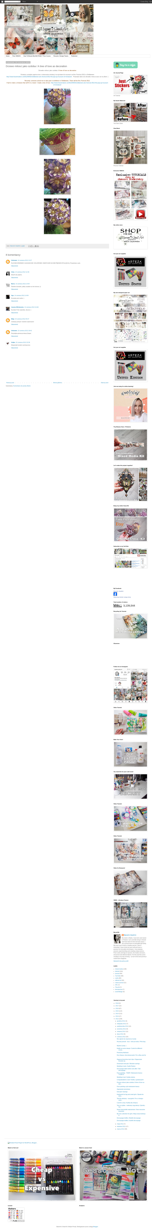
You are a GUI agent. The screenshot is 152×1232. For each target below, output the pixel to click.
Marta (13, 284)
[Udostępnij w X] (33, 246)
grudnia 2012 (121, 1021)
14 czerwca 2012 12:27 (25, 260)
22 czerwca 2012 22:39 (23, 342)
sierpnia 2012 (121, 1031)
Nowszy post (10, 382)
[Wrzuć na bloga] (31, 246)
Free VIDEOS (16, 56)
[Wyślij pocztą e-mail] (29, 246)
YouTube (118, 976)
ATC (116, 985)
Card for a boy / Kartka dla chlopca (127, 1103)
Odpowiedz (14, 266)
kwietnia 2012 (121, 1126)
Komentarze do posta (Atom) (21, 386)
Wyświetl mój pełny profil (120, 961)
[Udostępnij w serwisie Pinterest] (38, 246)
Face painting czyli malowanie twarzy (128, 1086)
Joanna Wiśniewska (17, 307)
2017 (117, 1006)
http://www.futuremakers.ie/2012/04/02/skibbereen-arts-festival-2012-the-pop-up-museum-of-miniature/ (39, 77)
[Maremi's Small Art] (115, 595)
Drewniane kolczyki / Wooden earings (128, 1063)
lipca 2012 (120, 1034)
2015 (117, 1011)
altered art (118, 980)
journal (117, 973)
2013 (117, 1016)
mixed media (119, 969)
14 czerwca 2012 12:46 (22, 272)
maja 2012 (120, 1124)
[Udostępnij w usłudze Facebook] (36, 246)
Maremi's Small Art (118, 591)
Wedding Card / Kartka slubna (126, 1077)
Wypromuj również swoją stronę (122, 597)
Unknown (14, 260)
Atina (12, 272)
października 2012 (123, 1026)
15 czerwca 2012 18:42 (25, 330)
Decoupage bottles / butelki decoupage (129, 1120)
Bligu (12, 319)
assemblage (119, 991)
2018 (117, 1003)
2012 (117, 1019)
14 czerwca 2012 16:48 (31, 307)
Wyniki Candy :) (121, 1045)
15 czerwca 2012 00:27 (22, 319)
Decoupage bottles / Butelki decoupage (129, 1118)
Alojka (13, 342)
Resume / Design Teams (61, 56)
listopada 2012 (121, 1023)
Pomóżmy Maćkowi (123, 1052)
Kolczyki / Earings (122, 1092)
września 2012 (121, 1029)
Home (8, 56)
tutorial (117, 971)
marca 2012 (121, 1129)
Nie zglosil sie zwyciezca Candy (126, 1039)
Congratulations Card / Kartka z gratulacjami (130, 1080)
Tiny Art (117, 987)
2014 (117, 1013)
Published (74, 56)
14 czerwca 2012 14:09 (21, 295)
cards (117, 978)
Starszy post (104, 382)
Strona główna (57, 382)
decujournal (118, 989)
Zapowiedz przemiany (123, 1089)
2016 (117, 1008)
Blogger (95, 1226)
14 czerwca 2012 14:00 (22, 284)
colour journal (119, 982)
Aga (12, 295)
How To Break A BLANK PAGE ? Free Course (37, 56)
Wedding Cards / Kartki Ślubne (126, 1066)
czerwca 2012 (121, 1036)
